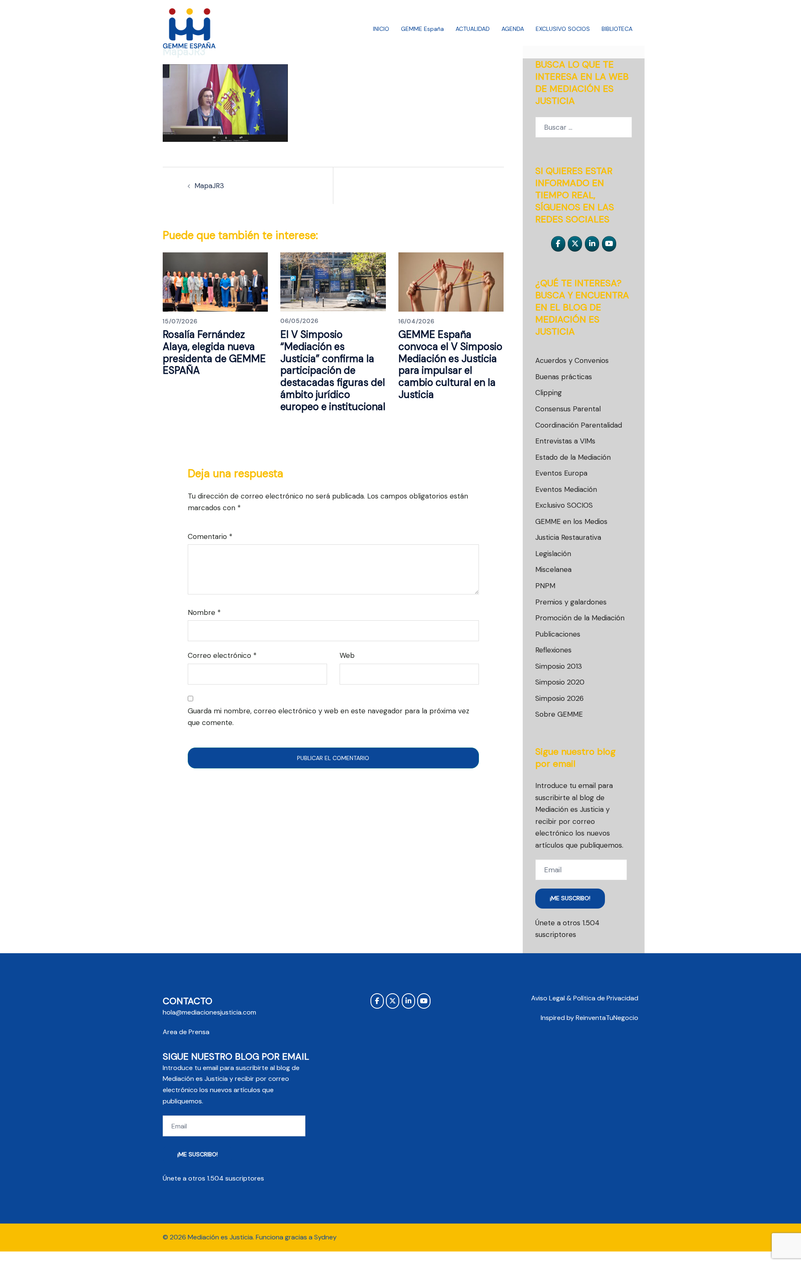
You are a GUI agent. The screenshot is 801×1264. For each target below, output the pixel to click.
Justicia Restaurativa (568, 537)
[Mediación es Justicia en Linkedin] (592, 244)
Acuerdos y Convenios (572, 360)
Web (347, 655)
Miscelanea (553, 569)
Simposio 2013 (558, 666)
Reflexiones (553, 650)
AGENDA (512, 29)
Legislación (553, 553)
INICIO (381, 29)
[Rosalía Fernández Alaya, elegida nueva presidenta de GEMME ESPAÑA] (215, 281)
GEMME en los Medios (571, 521)
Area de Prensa (186, 1031)
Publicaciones (557, 634)
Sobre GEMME (559, 714)
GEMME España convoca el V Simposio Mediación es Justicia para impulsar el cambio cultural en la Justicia (450, 364)
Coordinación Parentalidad (578, 425)
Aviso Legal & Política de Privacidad (584, 998)
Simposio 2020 (559, 682)
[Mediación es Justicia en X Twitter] (575, 244)
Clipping (548, 392)
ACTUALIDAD (473, 29)
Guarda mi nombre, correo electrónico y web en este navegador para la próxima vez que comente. (328, 717)
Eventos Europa (561, 473)
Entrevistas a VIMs (565, 441)
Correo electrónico (222, 655)
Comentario (210, 536)
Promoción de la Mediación (580, 617)
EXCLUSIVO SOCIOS (563, 29)
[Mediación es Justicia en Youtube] (609, 244)
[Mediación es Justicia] (190, 28)
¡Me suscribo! (570, 898)
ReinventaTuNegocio (607, 1017)
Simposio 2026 (559, 698)
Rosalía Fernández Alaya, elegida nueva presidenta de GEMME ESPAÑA (214, 352)
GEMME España (422, 29)
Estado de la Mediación (573, 457)
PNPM (545, 585)
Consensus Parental (568, 408)
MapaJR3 (209, 185)
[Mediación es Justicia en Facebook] (558, 244)
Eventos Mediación (566, 489)
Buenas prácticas (563, 376)
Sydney (325, 1237)
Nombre (204, 612)
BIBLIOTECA (617, 29)
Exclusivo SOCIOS (564, 505)
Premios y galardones (571, 602)
